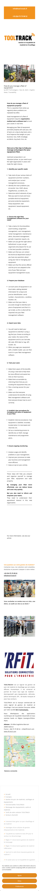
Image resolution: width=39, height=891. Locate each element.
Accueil (7, 794)
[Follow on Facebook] (9, 776)
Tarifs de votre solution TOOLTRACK (17, 812)
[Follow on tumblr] (17, 776)
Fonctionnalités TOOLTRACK (14, 805)
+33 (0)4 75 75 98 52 (20, 16)
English (32, 90)
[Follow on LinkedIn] (5, 776)
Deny (19, 881)
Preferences (20, 886)
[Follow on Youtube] (21, 776)
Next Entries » (30, 556)
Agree (20, 875)
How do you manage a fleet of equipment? (15, 87)
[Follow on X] (13, 776)
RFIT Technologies (12, 90)
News (6, 92)
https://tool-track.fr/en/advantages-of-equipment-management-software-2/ (19, 540)
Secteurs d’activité (11, 815)
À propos (8, 797)
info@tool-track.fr (20, 9)
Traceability (12, 92)
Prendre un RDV (13, 610)
